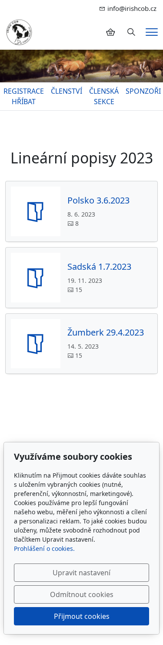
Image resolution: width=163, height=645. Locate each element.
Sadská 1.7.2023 (99, 266)
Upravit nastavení (81, 572)
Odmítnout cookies (81, 594)
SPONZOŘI (143, 91)
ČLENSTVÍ (66, 91)
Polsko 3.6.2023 (98, 200)
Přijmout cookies (82, 616)
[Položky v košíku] (110, 32)
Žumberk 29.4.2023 (105, 332)
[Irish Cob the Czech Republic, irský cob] (19, 31)
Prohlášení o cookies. (44, 548)
